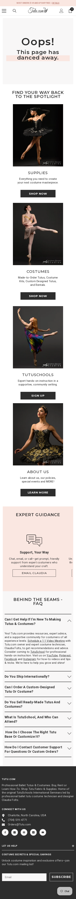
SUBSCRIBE (61, 877)
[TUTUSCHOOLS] (38, 337)
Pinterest (65, 655)
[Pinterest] (24, 832)
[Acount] (61, 11)
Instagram (29, 659)
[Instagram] (14, 832)
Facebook (11, 659)
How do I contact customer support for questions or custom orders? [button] (33, 749)
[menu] (4, 11)
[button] (38, 621)
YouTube (52, 655)
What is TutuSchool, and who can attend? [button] (31, 719)
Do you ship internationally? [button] (27, 676)
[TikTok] (33, 832)
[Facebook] (5, 832)
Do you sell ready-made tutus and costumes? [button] (32, 704)
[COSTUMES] (38, 234)
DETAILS (55, 3)
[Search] (14, 11)
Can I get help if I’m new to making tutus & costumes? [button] (33, 621)
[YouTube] (42, 832)
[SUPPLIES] (38, 135)
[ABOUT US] (38, 434)
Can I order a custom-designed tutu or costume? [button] (30, 689)
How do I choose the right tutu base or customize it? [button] (30, 734)
